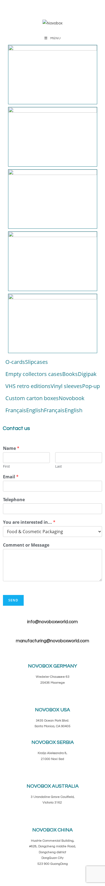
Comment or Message (26, 545)
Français (15, 410)
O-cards (15, 361)
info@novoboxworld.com (52, 621)
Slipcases (36, 361)
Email (11, 477)
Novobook (72, 398)
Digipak (87, 374)
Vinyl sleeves (66, 386)
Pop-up (91, 386)
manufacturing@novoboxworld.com (52, 641)
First (6, 466)
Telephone (14, 500)
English (35, 410)
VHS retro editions (28, 386)
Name (11, 448)
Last (58, 466)
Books (70, 374)
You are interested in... (29, 522)
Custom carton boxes (32, 398)
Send (13, 600)
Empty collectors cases (33, 374)
